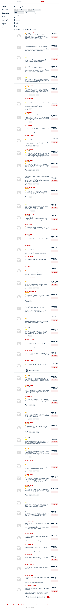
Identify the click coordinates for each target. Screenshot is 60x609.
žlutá (34, 183)
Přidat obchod (9, 604)
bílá (30, 405)
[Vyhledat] (42, 1)
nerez (26, 108)
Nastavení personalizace (37, 604)
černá (30, 122)
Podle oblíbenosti (17, 29)
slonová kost (27, 210)
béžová (27, 122)
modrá (34, 145)
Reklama (51, 604)
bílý (30, 108)
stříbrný (30, 197)
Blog (19, 604)
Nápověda (15, 604)
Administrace (23, 604)
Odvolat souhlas (45, 604)
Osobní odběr (25, 29)
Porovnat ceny (54, 37)
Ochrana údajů (29, 604)
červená (30, 145)
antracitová (32, 210)
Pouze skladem (34, 29)
